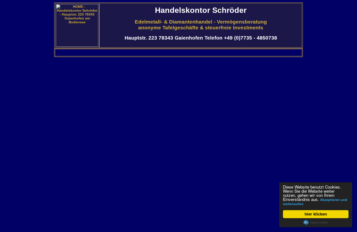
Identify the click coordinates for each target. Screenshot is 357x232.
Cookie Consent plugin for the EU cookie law (316, 222)
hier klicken (316, 214)
